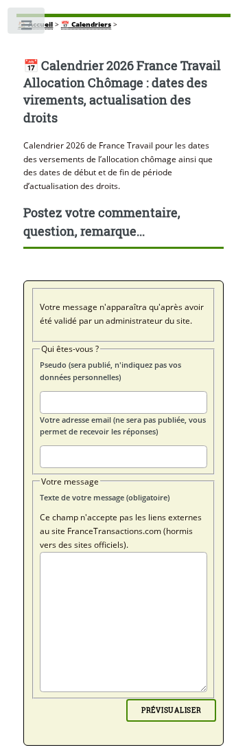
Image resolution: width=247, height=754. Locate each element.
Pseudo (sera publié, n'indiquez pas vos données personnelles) (110, 370)
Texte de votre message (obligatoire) (104, 497)
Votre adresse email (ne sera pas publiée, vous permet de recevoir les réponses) (123, 425)
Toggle (27, 28)
